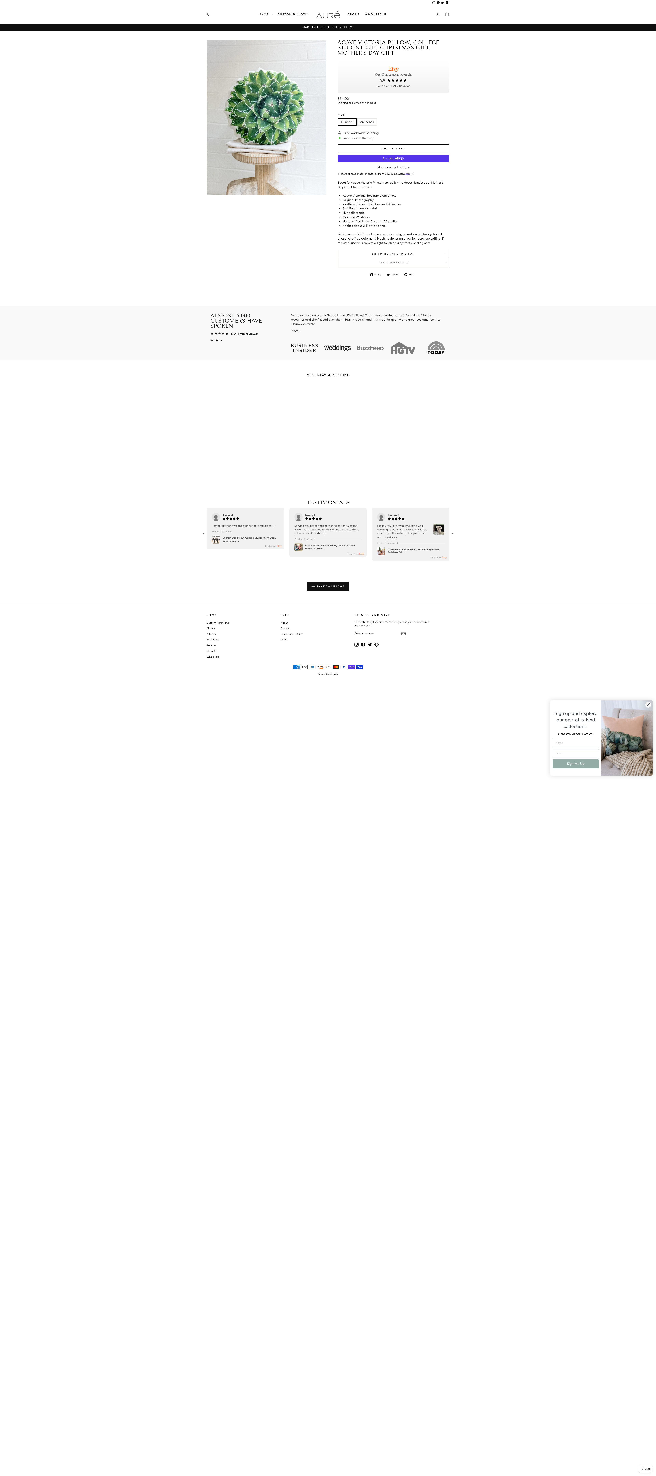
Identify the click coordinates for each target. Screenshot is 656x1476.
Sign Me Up (576, 763)
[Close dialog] (648, 705)
